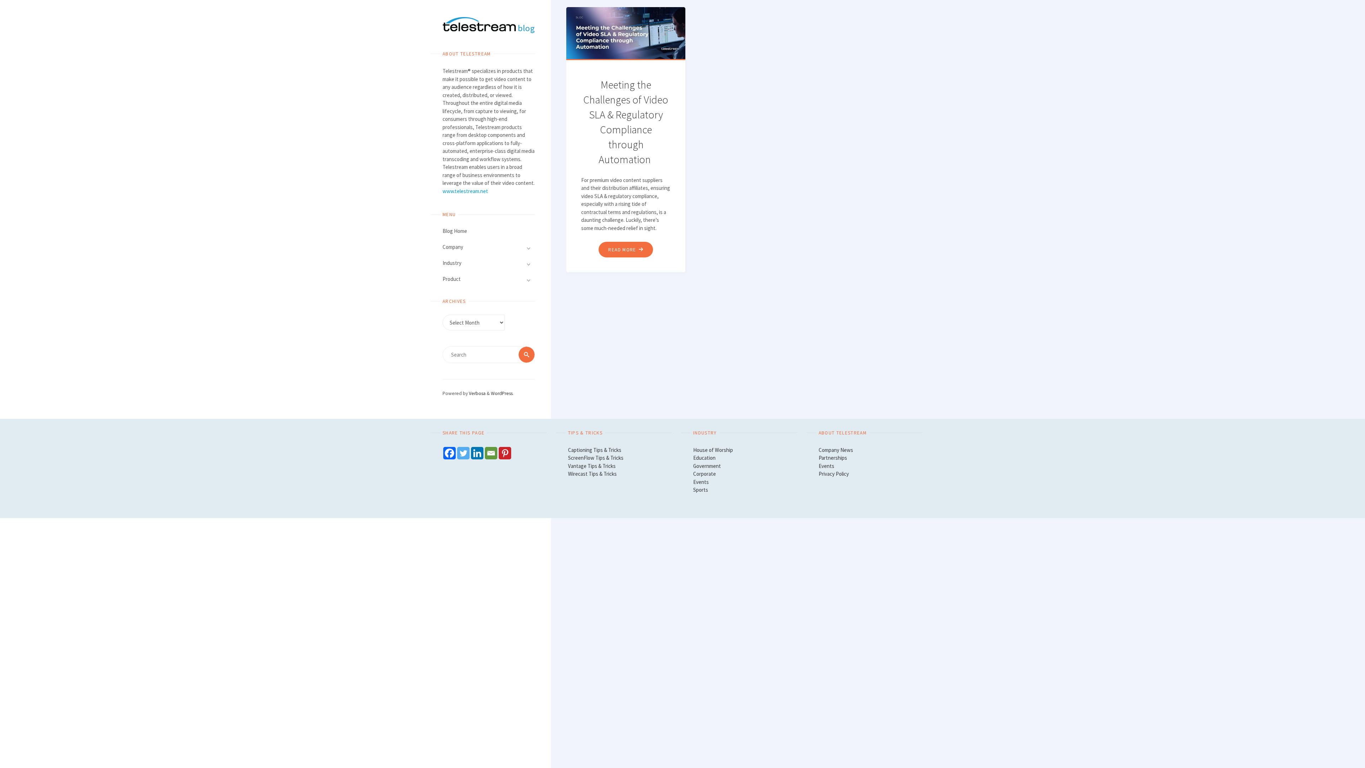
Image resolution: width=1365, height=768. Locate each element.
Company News (836, 450)
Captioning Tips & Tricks (594, 450)
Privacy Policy (834, 473)
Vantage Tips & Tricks (592, 466)
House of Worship (713, 450)
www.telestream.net (465, 191)
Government (707, 466)
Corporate (704, 473)
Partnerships (833, 457)
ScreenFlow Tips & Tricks (595, 457)
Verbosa (477, 393)
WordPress (502, 393)
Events (701, 482)
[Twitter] (463, 453)
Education (704, 457)
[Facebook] (449, 453)
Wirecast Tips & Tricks (592, 473)
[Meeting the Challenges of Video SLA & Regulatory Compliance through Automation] (627, 33)
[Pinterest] (505, 453)
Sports (700, 489)
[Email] (491, 453)
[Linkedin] (477, 453)
